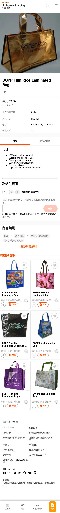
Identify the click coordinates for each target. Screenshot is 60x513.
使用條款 (33, 445)
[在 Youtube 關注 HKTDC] (29, 472)
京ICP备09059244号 (37, 455)
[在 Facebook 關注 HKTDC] (4, 472)
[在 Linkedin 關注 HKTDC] (14, 472)
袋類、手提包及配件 (13, 240)
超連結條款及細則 (37, 450)
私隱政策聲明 (9, 450)
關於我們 (33, 428)
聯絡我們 (7, 432)
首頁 (6, 235)
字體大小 (7, 445)
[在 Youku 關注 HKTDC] (35, 472)
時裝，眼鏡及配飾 (39, 235)
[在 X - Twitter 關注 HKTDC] (9, 472)
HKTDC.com (8, 428)
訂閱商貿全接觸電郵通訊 (14, 437)
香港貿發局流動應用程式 (40, 432)
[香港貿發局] (30, 423)
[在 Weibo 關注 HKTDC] (19, 472)
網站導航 (7, 455)
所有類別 (19, 235)
